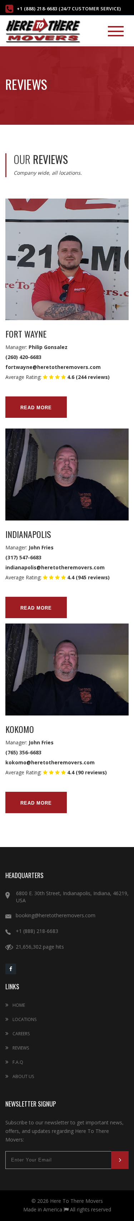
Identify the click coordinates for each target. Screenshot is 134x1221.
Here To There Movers (76, 1200)
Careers (20, 1034)
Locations (23, 1019)
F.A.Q (17, 1062)
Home (18, 1005)
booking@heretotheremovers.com (55, 915)
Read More (36, 407)
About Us (22, 1076)
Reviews (20, 1048)
